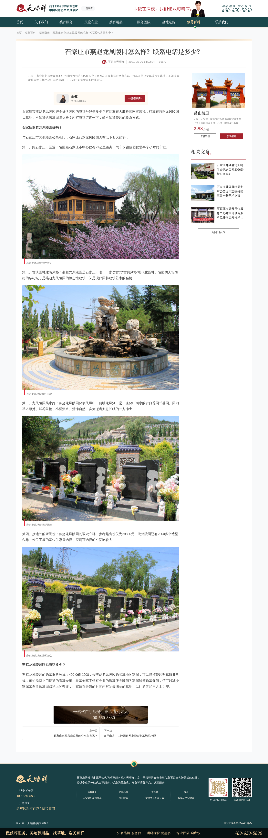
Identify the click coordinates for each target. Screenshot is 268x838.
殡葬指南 (44, 32)
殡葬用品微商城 (242, 800)
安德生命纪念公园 (154, 798)
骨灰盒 (154, 792)
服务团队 (143, 21)
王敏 (74, 96)
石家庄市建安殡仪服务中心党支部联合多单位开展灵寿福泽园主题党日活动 (230, 213)
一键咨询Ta (135, 98)
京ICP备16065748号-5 (238, 823)
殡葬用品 (116, 21)
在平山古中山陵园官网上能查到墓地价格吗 (130, 735)
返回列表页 (218, 232)
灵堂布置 (91, 21)
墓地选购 (168, 21)
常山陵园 (202, 113)
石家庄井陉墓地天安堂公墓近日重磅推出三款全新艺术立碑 (230, 191)
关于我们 (41, 21)
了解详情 (205, 136)
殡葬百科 (193, 21)
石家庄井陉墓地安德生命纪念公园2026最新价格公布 (230, 169)
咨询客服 (231, 136)
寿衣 (186, 792)
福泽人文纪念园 (186, 798)
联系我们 (221, 21)
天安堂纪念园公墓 (92, 798)
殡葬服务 (66, 21)
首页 (19, 21)
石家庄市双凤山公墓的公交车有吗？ (76, 735)
